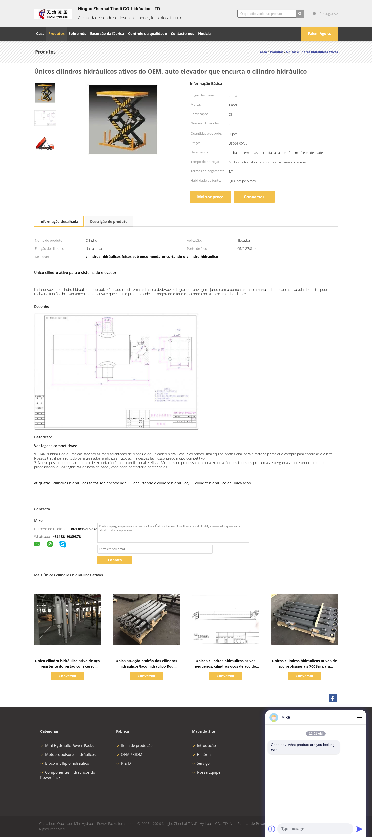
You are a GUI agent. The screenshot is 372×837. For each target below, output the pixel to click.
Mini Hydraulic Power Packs (69, 745)
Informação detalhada (58, 221)
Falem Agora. (319, 33)
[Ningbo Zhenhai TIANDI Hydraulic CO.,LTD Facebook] (333, 698)
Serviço (203, 763)
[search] (300, 14)
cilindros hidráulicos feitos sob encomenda (90, 482)
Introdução (206, 745)
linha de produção (137, 745)
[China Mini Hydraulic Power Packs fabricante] (53, 13)
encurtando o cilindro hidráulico (160, 482)
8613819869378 (68, 536)
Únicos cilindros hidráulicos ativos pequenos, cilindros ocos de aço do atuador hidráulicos (225, 666)
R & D (126, 763)
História (204, 754)
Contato (115, 559)
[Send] (359, 828)
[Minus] (359, 717)
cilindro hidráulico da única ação (223, 482)
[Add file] (271, 828)
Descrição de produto (109, 221)
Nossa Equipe (208, 772)
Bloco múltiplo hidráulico (67, 763)
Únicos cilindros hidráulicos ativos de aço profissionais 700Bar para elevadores (304, 666)
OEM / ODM (131, 754)
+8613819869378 (83, 528)
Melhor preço (210, 197)
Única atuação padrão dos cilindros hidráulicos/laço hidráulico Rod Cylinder (146, 666)
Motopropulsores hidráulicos (70, 754)
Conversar (254, 197)
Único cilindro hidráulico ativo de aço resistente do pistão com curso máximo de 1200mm (67, 666)
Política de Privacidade (256, 823)
